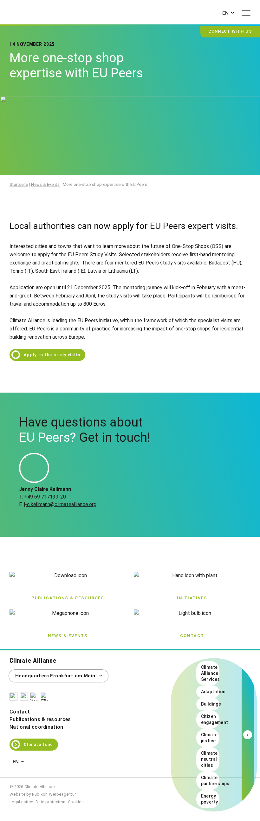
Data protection (50, 801)
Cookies (76, 801)
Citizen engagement (210, 719)
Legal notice (21, 801)
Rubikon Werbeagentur (54, 794)
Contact (20, 712)
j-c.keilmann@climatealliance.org (60, 504)
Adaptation (210, 691)
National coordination (36, 727)
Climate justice (209, 737)
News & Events (45, 184)
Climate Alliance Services (210, 673)
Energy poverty (209, 799)
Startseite (19, 184)
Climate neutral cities (209, 759)
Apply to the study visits (52, 354)
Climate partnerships (210, 780)
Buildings (210, 704)
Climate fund (34, 744)
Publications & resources (40, 719)
